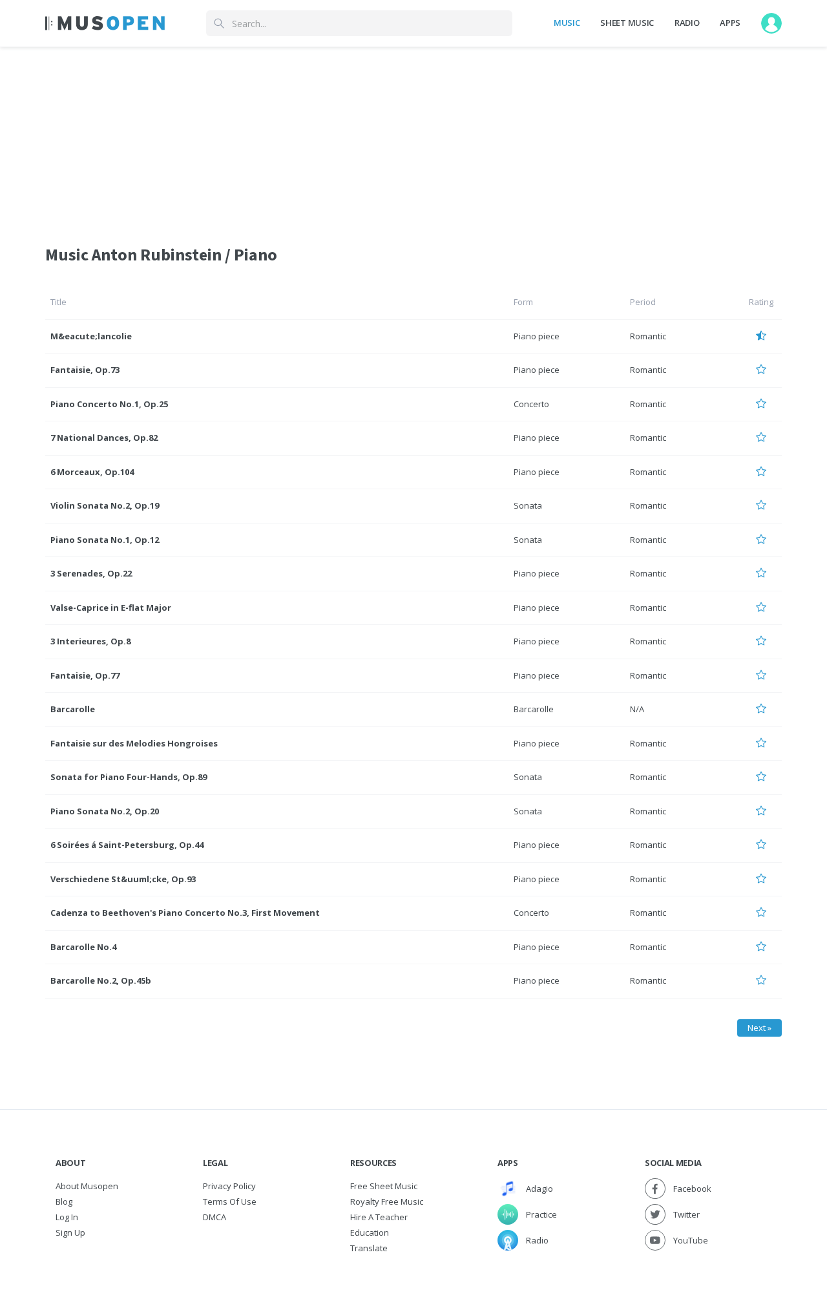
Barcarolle (72, 709)
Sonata (528, 505)
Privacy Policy (229, 1186)
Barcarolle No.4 (83, 947)
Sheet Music (626, 22)
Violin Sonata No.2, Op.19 (104, 505)
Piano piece (537, 336)
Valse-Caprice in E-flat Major (110, 607)
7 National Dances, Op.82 (104, 437)
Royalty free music (386, 1201)
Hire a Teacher (379, 1217)
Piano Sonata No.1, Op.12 (104, 539)
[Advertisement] (413, 137)
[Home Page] (105, 23)
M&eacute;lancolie (91, 336)
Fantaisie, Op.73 (85, 369)
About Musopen (87, 1186)
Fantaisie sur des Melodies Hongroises (134, 743)
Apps (730, 22)
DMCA (214, 1217)
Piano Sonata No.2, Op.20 (104, 811)
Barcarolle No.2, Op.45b (100, 980)
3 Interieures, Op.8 (90, 641)
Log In (67, 1217)
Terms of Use (229, 1201)
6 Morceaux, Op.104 (92, 472)
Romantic (648, 336)
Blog (64, 1201)
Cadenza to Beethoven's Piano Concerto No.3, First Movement (185, 912)
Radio (687, 22)
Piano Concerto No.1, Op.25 (109, 404)
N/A (637, 709)
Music (567, 22)
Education (369, 1232)
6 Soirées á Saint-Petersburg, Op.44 (127, 845)
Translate (369, 1248)
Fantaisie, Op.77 (85, 675)
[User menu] (771, 23)
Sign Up (70, 1232)
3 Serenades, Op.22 (91, 573)
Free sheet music (383, 1186)
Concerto (531, 404)
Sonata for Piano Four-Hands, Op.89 (128, 777)
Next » (759, 1027)
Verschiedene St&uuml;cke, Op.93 (123, 879)
